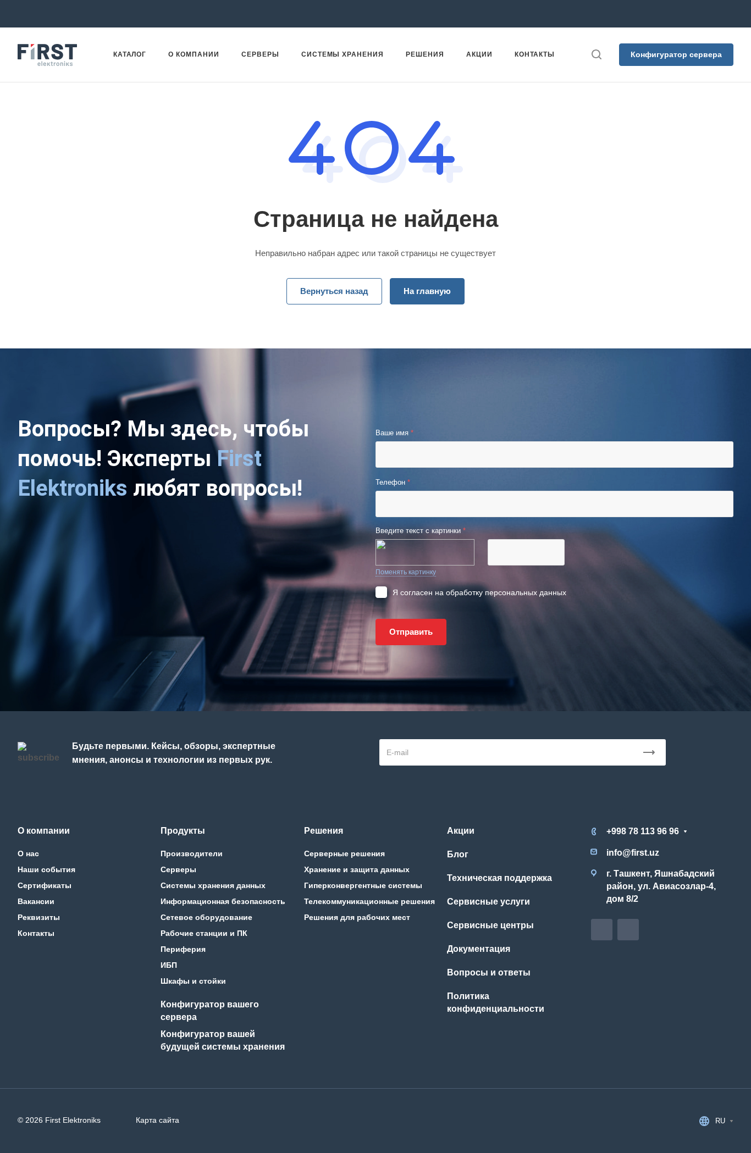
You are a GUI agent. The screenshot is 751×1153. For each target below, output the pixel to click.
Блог (457, 854)
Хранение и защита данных (357, 869)
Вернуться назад (334, 291)
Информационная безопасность (223, 901)
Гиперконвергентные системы (363, 885)
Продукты (183, 830)
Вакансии (36, 901)
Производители (192, 853)
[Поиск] (596, 54)
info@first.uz (268, 13)
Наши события (46, 869)
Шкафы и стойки (193, 981)
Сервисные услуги (488, 901)
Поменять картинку (405, 572)
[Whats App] (415, 13)
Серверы (178, 869)
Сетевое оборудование (206, 917)
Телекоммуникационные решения (369, 901)
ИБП (169, 965)
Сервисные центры (490, 925)
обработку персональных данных (506, 592)
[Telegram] (395, 13)
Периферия (183, 949)
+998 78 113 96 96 (157, 13)
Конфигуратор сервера (676, 54)
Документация (478, 949)
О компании (44, 830)
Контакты (36, 933)
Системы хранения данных (213, 885)
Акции (460, 830)
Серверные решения (344, 853)
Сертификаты (44, 885)
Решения (323, 830)
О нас (28, 853)
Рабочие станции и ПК (204, 933)
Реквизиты (39, 917)
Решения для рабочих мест (357, 917)
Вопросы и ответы (489, 972)
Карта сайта (157, 1120)
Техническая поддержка (499, 878)
